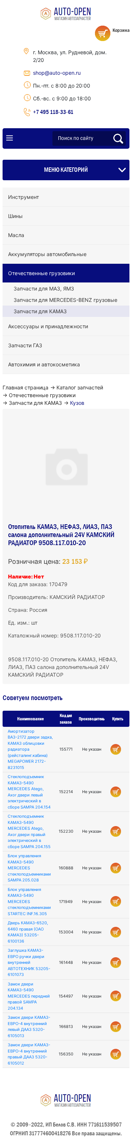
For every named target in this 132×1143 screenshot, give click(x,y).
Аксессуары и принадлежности (48, 326)
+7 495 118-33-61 (53, 111)
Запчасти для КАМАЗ (40, 311)
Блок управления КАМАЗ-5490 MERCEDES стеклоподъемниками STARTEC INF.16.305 (29, 901)
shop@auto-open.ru (57, 73)
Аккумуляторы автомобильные (47, 254)
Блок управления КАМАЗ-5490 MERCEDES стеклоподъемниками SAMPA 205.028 (29, 868)
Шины (15, 216)
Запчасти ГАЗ (25, 345)
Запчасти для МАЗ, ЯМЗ (44, 288)
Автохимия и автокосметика (44, 364)
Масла (16, 235)
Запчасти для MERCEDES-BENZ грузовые (65, 300)
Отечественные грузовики (41, 273)
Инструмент (23, 197)
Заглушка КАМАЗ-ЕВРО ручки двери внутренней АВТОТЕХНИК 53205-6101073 (29, 962)
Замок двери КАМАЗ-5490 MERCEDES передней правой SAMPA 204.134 (29, 996)
